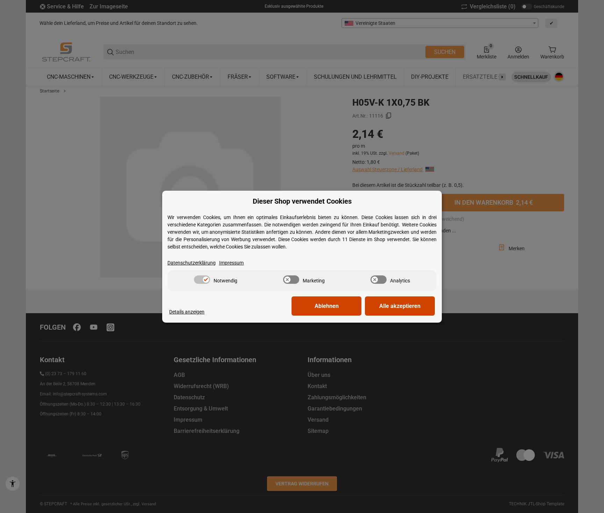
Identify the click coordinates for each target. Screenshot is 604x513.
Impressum (231, 263)
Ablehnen (327, 306)
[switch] (202, 279)
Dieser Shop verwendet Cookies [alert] (302, 201)
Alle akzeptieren (399, 306)
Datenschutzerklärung (191, 263)
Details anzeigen (186, 312)
